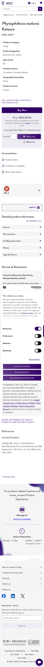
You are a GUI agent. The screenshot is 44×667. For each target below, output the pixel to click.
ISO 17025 (29, 654)
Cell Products (22, 15)
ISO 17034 (22, 658)
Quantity (6, 136)
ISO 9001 (35, 651)
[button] (40, 9)
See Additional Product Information (16, 101)
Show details (34, 359)
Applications (9, 15)
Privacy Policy (27, 313)
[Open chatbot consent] (39, 662)
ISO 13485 (14, 654)
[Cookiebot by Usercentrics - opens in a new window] (31, 287)
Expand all (35, 221)
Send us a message (22, 519)
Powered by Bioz (9, 477)
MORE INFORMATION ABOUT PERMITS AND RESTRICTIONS (17, 421)
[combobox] (20, 9)
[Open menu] (3, 3)
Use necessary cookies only (22, 378)
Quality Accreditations (15, 651)
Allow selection (22, 372)
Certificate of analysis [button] (15, 166)
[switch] (38, 336)
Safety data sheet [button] (13, 172)
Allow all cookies (22, 366)
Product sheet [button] (11, 159)
